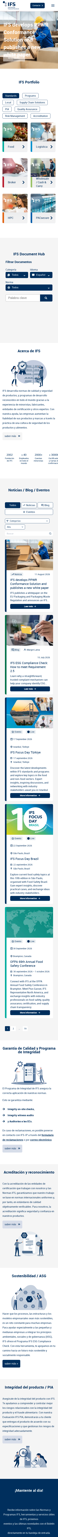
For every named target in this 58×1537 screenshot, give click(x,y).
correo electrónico (41, 1140)
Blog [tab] (46, 505)
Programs (30, 95)
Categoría (11, 269)
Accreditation (40, 116)
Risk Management (15, 116)
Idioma (34, 269)
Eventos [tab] (30, 512)
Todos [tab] (12, 505)
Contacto (36, 5)
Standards (11, 95)
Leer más (28, 606)
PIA (7, 109)
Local (8, 102)
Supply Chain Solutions (32, 102)
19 (25, 1028)
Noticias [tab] (30, 505)
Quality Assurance (27, 109)
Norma (9, 282)
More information (28, 795)
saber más (10, 436)
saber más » (11, 1363)
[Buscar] (46, 298)
